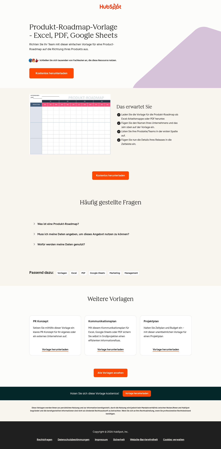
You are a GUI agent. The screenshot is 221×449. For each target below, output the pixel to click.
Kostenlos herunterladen (51, 73)
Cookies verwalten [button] (173, 439)
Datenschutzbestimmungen (73, 439)
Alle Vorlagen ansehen (111, 372)
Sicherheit (119, 439)
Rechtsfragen (44, 439)
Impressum (101, 439)
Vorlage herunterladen (55, 349)
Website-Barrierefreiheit (144, 439)
